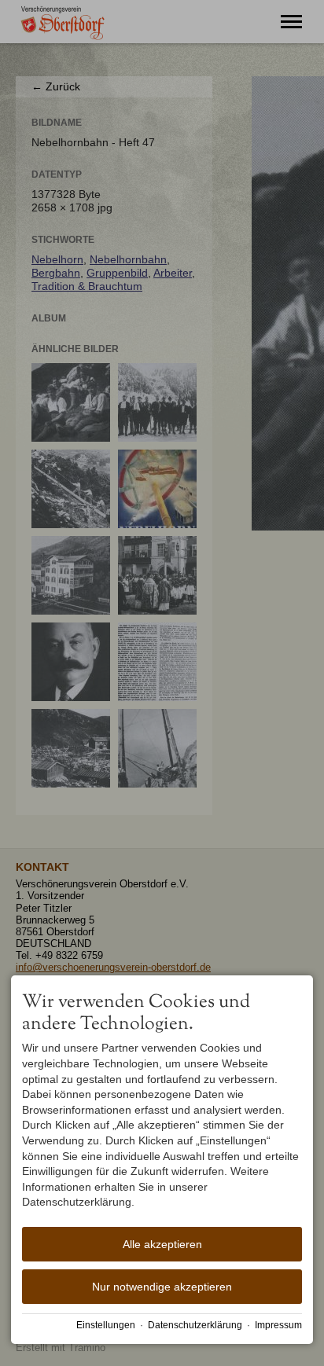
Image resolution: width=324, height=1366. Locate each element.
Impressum (278, 1325)
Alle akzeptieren (162, 1244)
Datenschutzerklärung (195, 1325)
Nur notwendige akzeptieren (162, 1286)
